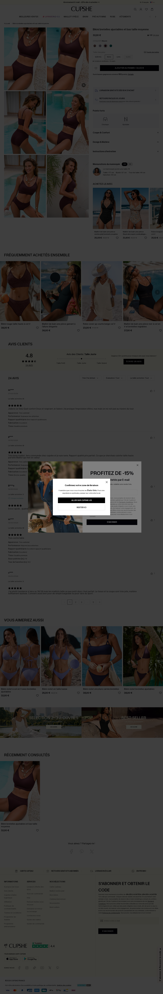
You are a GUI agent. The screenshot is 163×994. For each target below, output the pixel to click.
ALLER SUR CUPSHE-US (81, 500)
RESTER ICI (81, 507)
